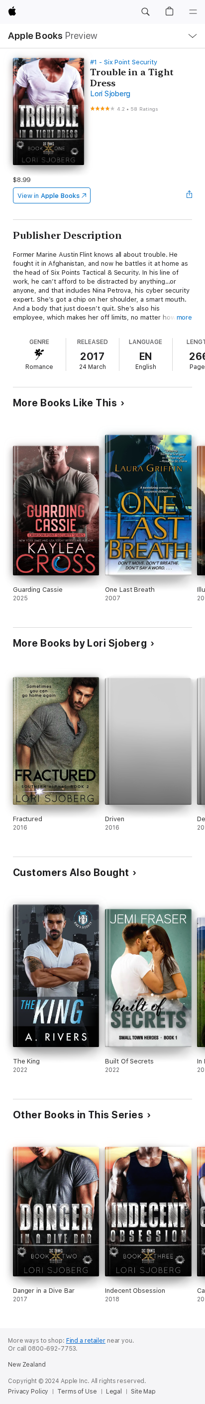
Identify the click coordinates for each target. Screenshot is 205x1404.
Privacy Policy (28, 1391)
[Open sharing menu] (189, 195)
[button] (145, 12)
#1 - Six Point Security (123, 62)
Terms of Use (77, 1391)
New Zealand (27, 1364)
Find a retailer (85, 1340)
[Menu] (193, 12)
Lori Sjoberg (110, 93)
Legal (114, 1391)
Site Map (143, 1391)
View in (48, 195)
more (185, 317)
